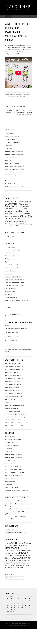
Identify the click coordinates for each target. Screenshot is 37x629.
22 (7, 607)
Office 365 (26, 216)
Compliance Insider (16, 315)
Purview (27, 219)
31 (15, 609)
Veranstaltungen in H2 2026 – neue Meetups (16, 501)
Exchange (20, 209)
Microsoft (24, 211)
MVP (12, 216)
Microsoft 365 (8, 160)
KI (10, 211)
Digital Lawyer (8, 148)
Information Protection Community (14, 151)
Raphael (22, 96)
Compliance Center (10, 139)
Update (12, 223)
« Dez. (7, 611)
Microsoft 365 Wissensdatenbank (13, 163)
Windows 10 (14, 226)
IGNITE (7, 211)
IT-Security (27, 92)
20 (25, 605)
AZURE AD (21, 201)
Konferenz (15, 211)
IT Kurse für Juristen (10, 157)
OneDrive (18, 219)
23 (11, 607)
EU (12, 209)
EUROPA (16, 209)
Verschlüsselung (27, 223)
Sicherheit (25, 221)
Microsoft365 (19, 214)
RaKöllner (19, 7)
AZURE (18, 92)
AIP (8, 201)
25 (18, 607)
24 (15, 607)
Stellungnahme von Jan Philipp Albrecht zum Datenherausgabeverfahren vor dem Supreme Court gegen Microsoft (19, 112)
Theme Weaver (24, 625)
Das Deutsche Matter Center (12, 142)
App (10, 201)
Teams (7, 224)
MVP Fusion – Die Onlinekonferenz (14, 172)
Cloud (22, 92)
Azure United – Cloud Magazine (13, 136)
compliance (14, 204)
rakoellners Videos (10, 178)
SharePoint (19, 221)
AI (5, 201)
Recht (6, 96)
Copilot (22, 204)
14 (29, 603)
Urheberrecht (17, 223)
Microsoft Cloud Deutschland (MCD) (14, 166)
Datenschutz (14, 94)
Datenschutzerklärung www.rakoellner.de (15, 532)
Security (11, 221)
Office (18, 216)
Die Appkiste (8, 145)
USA (21, 223)
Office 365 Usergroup (10, 175)
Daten (26, 204)
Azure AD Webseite (10, 133)
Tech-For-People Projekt (11, 184)
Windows (7, 226)
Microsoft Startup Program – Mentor (14, 169)
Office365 (10, 218)
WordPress (25, 623)
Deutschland (24, 207)
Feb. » (12, 611)
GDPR (25, 94)
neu (28, 94)
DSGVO (20, 94)
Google (29, 209)
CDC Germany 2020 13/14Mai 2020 (14, 378)
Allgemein (12, 92)
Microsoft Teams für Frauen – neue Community (17, 509)
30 (11, 609)
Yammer (20, 226)
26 (22, 607)
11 (18, 603)
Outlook (23, 219)
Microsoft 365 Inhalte (18, 497)
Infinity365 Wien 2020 (10, 399)
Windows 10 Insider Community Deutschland (16, 187)
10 (15, 603)
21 (29, 605)
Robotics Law (8, 181)
